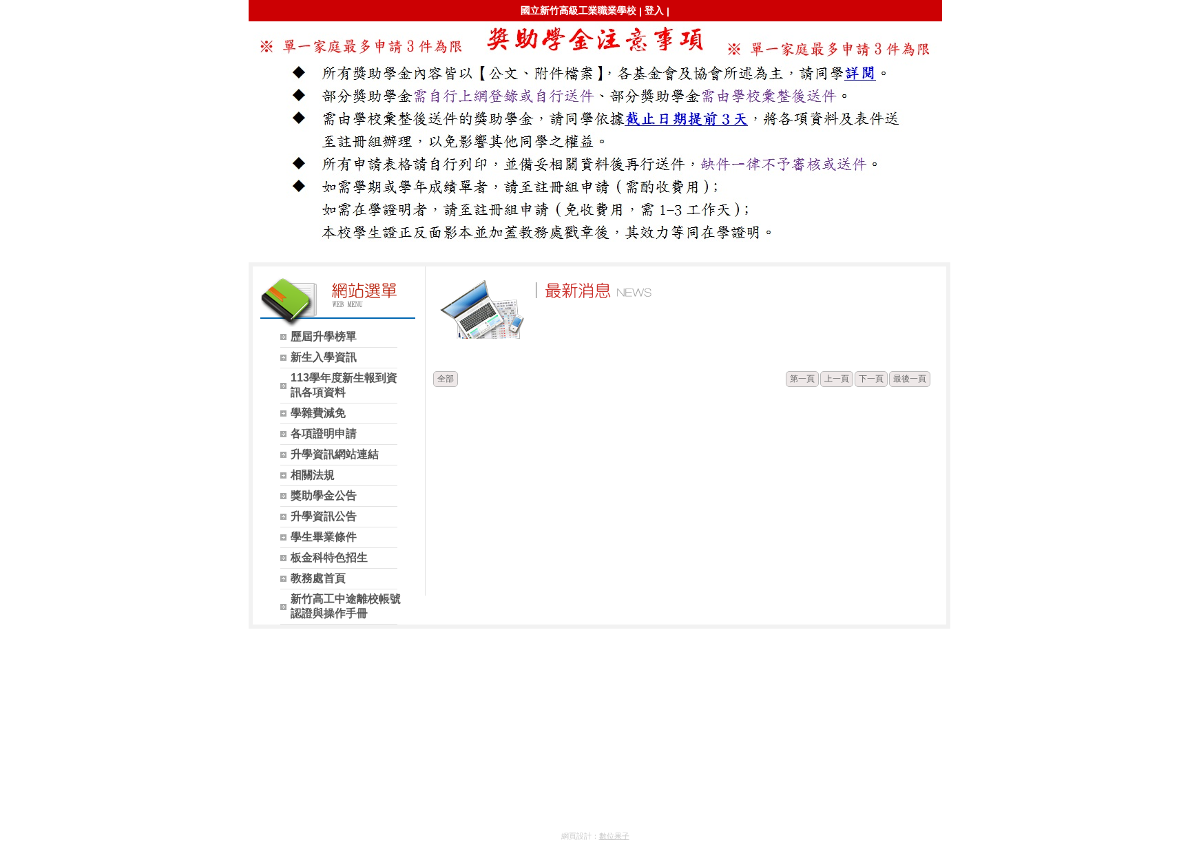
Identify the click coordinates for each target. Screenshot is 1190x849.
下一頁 (871, 379)
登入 (654, 10)
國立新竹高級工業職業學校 (578, 10)
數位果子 (614, 836)
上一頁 (836, 379)
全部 (445, 379)
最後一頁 (909, 379)
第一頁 (802, 379)
